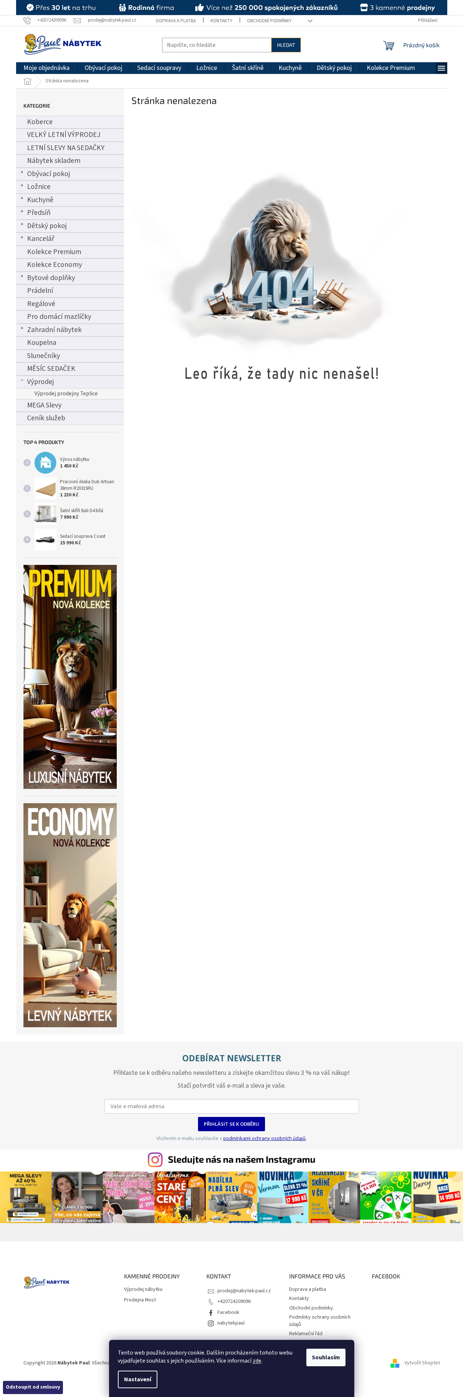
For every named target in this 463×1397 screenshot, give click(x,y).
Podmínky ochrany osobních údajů (320, 1321)
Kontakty (221, 21)
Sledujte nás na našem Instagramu (241, 1159)
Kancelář (40, 239)
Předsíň (39, 213)
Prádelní (40, 291)
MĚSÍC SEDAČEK (51, 369)
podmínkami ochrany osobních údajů (264, 1138)
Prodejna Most (140, 1300)
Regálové (41, 304)
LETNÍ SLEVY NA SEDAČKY (66, 148)
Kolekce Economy (54, 265)
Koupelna (41, 343)
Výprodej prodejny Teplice (66, 394)
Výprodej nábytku (143, 1289)
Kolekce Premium (54, 252)
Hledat (286, 45)
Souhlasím (326, 1357)
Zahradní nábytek (54, 330)
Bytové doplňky (51, 278)
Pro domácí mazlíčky (59, 317)
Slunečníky (43, 356)
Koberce (40, 122)
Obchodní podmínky (269, 21)
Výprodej (40, 382)
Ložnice (39, 187)
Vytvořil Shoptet (422, 1363)
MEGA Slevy (44, 405)
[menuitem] (46, 68)
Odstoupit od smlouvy (33, 1387)
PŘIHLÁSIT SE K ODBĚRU (231, 1124)
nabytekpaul (230, 1323)
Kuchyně (40, 200)
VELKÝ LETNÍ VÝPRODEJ (63, 135)
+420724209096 (234, 1301)
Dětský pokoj (47, 226)
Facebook (228, 1312)
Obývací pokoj (48, 174)
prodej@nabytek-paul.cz (244, 1290)
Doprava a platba (176, 21)
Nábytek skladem (54, 161)
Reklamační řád (305, 1333)
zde (257, 1361)
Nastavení (137, 1379)
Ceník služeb (46, 418)
